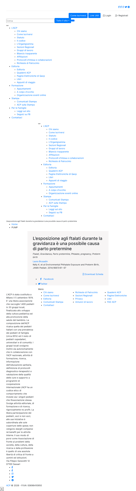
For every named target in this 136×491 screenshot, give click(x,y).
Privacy (79, 298)
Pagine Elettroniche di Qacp (31, 76)
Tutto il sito (62, 20)
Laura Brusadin (40, 261)
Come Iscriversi (78, 15)
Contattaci (17, 117)
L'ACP (14, 28)
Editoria (15, 66)
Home (15, 224)
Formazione (17, 85)
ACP (8, 485)
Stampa (15, 98)
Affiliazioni (22, 56)
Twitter (43, 283)
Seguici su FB (23, 114)
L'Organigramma (25, 44)
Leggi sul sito (23, 111)
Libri (19, 79)
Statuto (20, 37)
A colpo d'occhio (25, 92)
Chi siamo (22, 31)
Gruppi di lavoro (25, 50)
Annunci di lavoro (84, 302)
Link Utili (94, 15)
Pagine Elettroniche (117, 295)
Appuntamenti (24, 88)
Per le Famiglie (19, 108)
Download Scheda (93, 274)
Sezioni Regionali (25, 47)
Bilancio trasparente (27, 53)
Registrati (123, 15)
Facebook (49, 279)
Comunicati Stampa (27, 101)
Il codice (21, 40)
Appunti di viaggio (26, 82)
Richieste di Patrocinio (28, 63)
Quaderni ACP (24, 72)
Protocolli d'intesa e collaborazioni (34, 60)
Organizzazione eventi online (31, 95)
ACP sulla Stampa (26, 104)
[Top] (1, 489)
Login (108, 15)
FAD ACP (111, 302)
